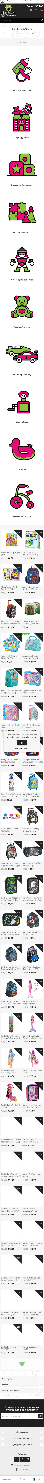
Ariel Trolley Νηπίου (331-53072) (31, 726)
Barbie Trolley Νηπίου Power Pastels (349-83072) (10, 1280)
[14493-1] (32, 851)
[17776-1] (32, 1334)
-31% (18, 532)
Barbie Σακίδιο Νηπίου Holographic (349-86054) (32, 1418)
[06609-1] (32, 1438)
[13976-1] (32, 1369)
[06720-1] (32, 574)
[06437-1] (11, 540)
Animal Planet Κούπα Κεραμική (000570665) (31, 623)
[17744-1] (11, 1403)
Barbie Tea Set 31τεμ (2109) (31, 1175)
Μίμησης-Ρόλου (22, 138)
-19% (18, 1189)
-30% (18, 1051)
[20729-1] (11, 1162)
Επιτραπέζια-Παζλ (22, 232)
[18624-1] (32, 1092)
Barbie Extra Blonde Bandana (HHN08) (9, 1071)
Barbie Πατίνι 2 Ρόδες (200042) (10, 1417)
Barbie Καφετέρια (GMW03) (8, 1348)
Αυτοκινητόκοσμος (22, 375)
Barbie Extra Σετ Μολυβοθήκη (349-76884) (30, 1142)
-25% (40, 636)
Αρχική (16, 33)
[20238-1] (32, 1196)
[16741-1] (11, 816)
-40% (18, 602)
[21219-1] (11, 1023)
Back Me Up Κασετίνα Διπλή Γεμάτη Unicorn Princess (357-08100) (10, 934)
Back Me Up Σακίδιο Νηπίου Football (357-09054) (31, 934)
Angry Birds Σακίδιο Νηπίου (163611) (31, 588)
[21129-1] (32, 1023)
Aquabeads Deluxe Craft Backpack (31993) (11, 692)
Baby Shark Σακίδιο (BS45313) (9, 830)
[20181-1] (32, 954)
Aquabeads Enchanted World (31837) (31, 692)
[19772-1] (32, 989)
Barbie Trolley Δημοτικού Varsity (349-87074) (30, 1211)
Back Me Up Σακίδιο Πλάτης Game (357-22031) (31, 969)
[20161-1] (32, 712)
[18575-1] (11, 851)
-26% (40, 671)
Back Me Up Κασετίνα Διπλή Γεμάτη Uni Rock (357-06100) (32, 900)
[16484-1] (32, 782)
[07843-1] (32, 1472)
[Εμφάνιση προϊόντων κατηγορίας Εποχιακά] (22, 449)
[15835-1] (11, 782)
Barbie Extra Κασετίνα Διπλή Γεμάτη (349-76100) (31, 1107)
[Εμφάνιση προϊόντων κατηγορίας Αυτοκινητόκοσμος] (22, 354)
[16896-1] (32, 609)
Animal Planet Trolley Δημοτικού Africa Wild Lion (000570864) (10, 624)
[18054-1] (11, 609)
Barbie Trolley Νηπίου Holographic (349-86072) (32, 1245)
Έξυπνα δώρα (22, 422)
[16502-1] (11, 920)
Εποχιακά (22, 469)
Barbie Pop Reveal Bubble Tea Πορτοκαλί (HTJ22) (11, 1176)
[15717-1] (11, 1127)
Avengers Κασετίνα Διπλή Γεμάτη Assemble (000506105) (32, 762)
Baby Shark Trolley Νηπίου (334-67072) (30, 795)
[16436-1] (11, 954)
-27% (18, 1120)
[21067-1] (11, 712)
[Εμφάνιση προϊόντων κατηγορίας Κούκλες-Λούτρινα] (22, 307)
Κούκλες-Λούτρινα (22, 327)
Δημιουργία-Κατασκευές (22, 185)
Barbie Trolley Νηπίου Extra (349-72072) (10, 1244)
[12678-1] (11, 1334)
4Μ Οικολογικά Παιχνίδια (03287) (30, 553)
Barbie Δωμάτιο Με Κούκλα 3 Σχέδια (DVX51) (9, 1314)
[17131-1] (11, 1058)
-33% (18, 1016)
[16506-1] (32, 920)
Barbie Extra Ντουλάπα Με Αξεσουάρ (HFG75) (11, 1141)
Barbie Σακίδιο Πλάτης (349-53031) (32, 1451)
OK (22, 743)
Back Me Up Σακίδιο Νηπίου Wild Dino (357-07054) (11, 969)
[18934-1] (32, 1058)
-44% (18, 567)
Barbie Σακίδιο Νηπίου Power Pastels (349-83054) (11, 1452)
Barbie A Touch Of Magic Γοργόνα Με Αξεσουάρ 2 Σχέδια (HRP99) (30, 1004)
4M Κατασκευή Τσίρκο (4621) (10, 553)
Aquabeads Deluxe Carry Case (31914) (30, 657)
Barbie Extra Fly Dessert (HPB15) (32, 1071)
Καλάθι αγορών (40, 9)
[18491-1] (11, 1438)
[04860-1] (32, 540)
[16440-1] (32, 816)
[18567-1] (11, 885)
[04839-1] (11, 574)
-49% (40, 947)
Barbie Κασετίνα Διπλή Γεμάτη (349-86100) (32, 1313)
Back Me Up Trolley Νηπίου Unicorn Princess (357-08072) (31, 831)
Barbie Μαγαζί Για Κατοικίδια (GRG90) (30, 1382)
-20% (18, 636)
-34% (40, 532)
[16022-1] (32, 1162)
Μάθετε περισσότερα (22, 749)
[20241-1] (32, 1231)
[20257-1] (32, 1403)
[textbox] (19, 20)
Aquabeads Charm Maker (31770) (9, 657)
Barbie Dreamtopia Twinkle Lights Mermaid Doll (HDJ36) (32, 1038)
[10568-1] (11, 1300)
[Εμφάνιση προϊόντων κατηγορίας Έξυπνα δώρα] (22, 401)
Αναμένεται (26, 634)
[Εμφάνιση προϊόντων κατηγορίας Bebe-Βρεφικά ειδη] (22, 70)
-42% (18, 878)
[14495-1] (32, 885)
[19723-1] (11, 678)
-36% (40, 1120)
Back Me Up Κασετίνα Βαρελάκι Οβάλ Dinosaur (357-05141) (31, 865)
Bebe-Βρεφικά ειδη (22, 90)
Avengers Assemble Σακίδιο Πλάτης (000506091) (9, 762)
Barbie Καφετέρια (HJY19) (29, 1348)
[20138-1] (32, 1300)
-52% (40, 705)
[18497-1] (11, 1265)
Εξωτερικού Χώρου (22, 517)
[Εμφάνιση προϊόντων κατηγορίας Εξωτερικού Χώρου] (22, 496)
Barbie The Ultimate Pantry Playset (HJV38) (10, 1210)
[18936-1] (11, 1092)
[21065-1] (32, 678)
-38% (40, 1258)
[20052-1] (32, 643)
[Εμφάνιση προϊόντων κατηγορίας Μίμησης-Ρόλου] (22, 117)
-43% (40, 843)
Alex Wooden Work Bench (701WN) (9, 588)
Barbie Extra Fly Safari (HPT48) (10, 1106)
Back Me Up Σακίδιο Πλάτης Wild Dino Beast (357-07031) (11, 1003)
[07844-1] (11, 1472)
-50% (40, 567)
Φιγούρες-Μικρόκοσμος (22, 280)
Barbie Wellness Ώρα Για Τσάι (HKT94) (31, 1279)
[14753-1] (11, 1369)
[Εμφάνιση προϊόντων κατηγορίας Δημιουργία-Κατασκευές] (22, 164)
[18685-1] (32, 1265)
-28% (18, 1154)
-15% (18, 671)
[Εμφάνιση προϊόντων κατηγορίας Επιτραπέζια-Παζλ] (22, 212)
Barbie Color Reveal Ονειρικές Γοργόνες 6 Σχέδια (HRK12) (10, 1038)
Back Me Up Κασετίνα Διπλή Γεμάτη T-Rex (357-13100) (10, 900)
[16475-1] (11, 1231)
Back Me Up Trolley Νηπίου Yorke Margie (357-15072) (10, 865)
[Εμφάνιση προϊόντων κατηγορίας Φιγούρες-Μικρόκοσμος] (22, 259)
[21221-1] (11, 1196)
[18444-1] (32, 1127)
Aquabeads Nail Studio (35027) (10, 726)
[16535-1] (11, 989)
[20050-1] (11, 643)
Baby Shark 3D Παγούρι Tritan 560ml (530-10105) (11, 796)
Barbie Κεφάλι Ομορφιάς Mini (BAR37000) (7, 1383)
